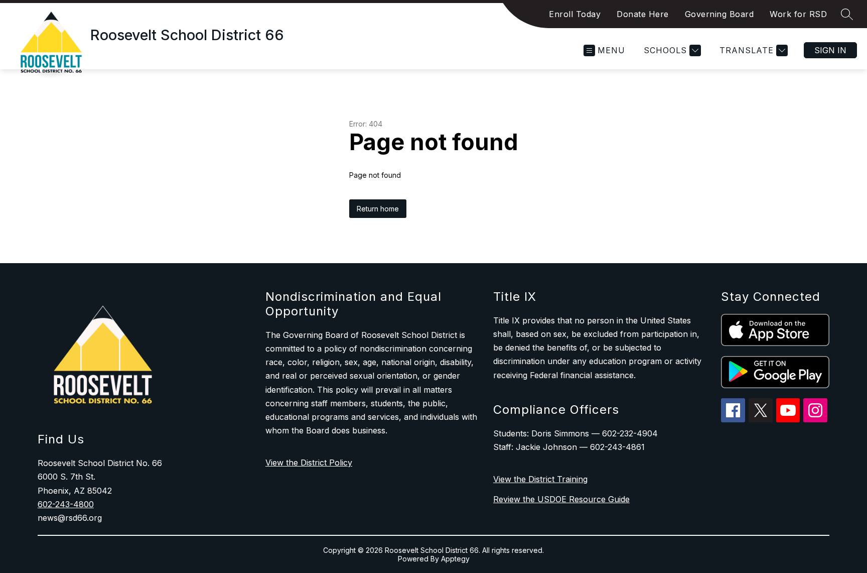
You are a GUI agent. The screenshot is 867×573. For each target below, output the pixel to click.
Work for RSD (798, 14)
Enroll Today (575, 14)
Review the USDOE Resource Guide (561, 499)
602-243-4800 (66, 504)
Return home (378, 208)
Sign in (830, 50)
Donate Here (643, 14)
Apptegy (455, 558)
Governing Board (719, 14)
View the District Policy (308, 462)
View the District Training (540, 479)
